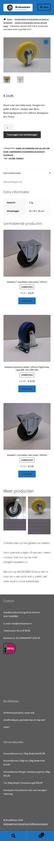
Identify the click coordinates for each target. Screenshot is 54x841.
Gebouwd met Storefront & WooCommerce (25, 823)
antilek (12, 158)
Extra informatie (12, 173)
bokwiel (19, 158)
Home (9, 19)
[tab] (27, 173)
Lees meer (27, 300)
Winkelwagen (35, 833)
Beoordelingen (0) (12, 181)
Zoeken (13, 836)
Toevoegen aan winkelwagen (22, 134)
